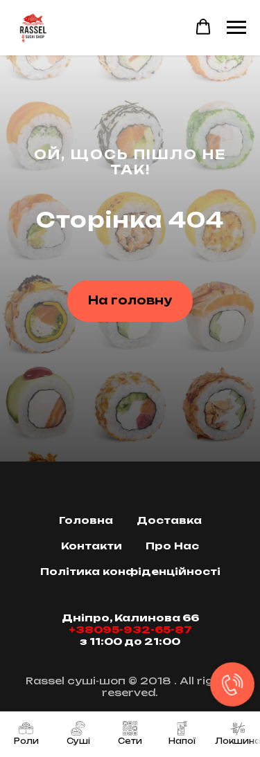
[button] (203, 27)
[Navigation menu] (236, 28)
